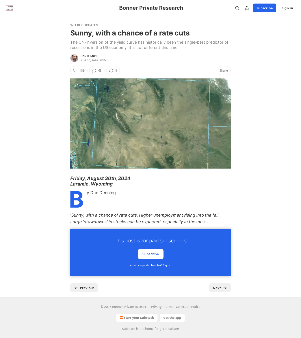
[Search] (237, 8)
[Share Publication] (246, 8)
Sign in (287, 8)
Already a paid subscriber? (150, 265)
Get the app (172, 318)
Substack (128, 329)
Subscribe (264, 8)
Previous (87, 288)
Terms (168, 307)
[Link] (64, 181)
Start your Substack (139, 318)
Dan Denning (89, 56)
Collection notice (188, 307)
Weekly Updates (84, 25)
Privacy (156, 307)
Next (217, 288)
